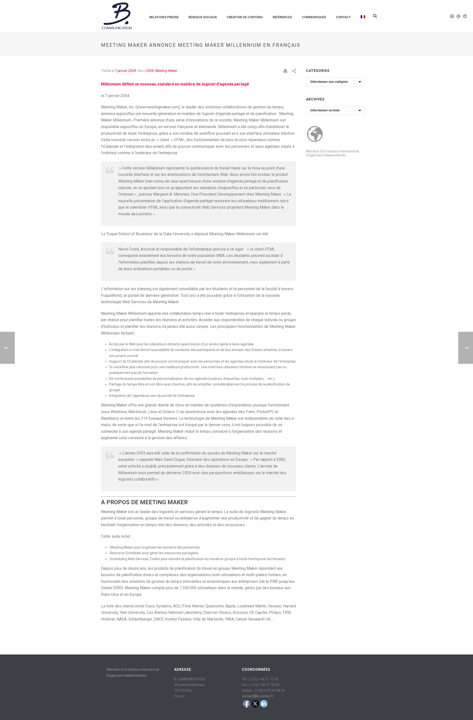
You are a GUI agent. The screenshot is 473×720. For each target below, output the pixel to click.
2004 (150, 71)
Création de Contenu (245, 17)
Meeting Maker (166, 71)
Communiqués (314, 17)
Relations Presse (164, 17)
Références (282, 17)
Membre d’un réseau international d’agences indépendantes (332, 153)
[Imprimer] (285, 71)
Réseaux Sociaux (202, 17)
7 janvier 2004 (125, 71)
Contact (343, 17)
